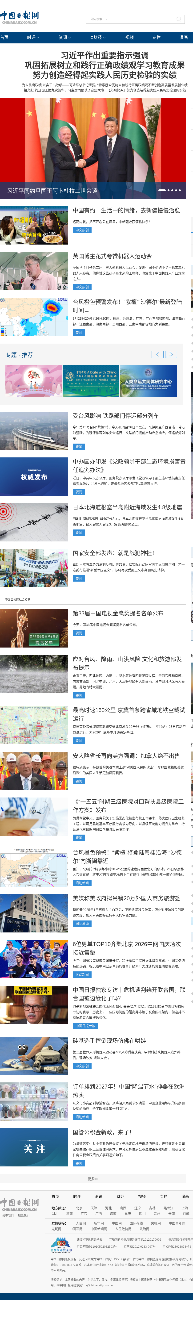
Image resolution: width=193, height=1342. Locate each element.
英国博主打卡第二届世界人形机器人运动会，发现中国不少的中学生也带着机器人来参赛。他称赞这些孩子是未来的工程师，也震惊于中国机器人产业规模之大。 (129, 273)
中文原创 (82, 230)
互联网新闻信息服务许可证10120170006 (135, 1239)
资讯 (63, 37)
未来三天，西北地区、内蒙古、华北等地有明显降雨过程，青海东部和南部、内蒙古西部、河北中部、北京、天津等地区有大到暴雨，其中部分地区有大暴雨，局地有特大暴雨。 (129, 681)
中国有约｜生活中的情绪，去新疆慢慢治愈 (126, 210)
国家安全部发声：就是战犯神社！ (115, 553)
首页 (4, 37)
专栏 (156, 37)
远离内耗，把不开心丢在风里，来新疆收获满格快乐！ (112, 222)
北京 (79, 1208)
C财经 (96, 37)
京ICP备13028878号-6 (177, 1246)
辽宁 (137, 1208)
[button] (162, 190)
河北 (108, 1208)
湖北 (55, 1213)
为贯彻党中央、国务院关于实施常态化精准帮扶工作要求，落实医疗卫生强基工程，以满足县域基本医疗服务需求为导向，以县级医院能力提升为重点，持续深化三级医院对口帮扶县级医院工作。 (129, 823)
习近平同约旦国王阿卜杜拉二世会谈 (52, 191)
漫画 (183, 37)
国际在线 (136, 1223)
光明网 (56, 1229)
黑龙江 (168, 1208)
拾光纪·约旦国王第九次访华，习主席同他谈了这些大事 (64, 90)
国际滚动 (82, 923)
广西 (98, 1213)
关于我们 (8, 1215)
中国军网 (76, 1229)
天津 (94, 1208)
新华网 (99, 1223)
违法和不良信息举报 (89, 1239)
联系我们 (23, 1215)
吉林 (152, 1208)
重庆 (128, 1213)
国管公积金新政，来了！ (104, 1132)
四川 (142, 1213)
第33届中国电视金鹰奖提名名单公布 (118, 613)
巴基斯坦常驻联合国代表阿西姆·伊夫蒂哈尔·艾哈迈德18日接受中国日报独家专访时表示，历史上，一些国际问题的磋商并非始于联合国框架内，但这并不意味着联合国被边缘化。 (129, 1012)
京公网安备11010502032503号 (97, 1246)
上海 (184, 1208)
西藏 (186, 1213)
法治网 (144, 1229)
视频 (129, 37)
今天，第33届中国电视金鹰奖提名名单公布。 (106, 625)
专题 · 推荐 (19, 355)
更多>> (93, 1179)
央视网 (156, 1223)
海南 (113, 1213)
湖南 (69, 1213)
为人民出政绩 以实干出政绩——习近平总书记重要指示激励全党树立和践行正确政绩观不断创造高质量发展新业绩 (105, 85)
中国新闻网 (99, 1229)
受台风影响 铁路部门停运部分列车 (116, 416)
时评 (31, 37)
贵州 (157, 1213)
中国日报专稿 (85, 1026)
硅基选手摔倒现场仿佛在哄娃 (109, 1041)
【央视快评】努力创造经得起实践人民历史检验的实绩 (146, 90)
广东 (84, 1213)
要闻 (79, 332)
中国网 (117, 1223)
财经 (120, 1197)
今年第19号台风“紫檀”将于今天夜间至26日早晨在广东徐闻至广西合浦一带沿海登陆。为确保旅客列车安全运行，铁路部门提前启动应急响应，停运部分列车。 (129, 432)
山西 (123, 1208)
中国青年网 (177, 1223)
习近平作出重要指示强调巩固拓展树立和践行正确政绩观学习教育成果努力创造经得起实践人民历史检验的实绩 (105, 65)
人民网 (81, 1223)
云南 (171, 1213)
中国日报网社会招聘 (17, 599)
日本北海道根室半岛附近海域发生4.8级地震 (127, 507)
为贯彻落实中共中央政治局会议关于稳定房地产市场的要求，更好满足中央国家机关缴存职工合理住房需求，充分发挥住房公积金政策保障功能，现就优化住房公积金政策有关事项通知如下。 (129, 1149)
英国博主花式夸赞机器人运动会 (112, 256)
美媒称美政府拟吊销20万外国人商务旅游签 (127, 898)
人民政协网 (123, 1229)
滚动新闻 (82, 883)
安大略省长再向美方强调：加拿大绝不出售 (126, 756)
